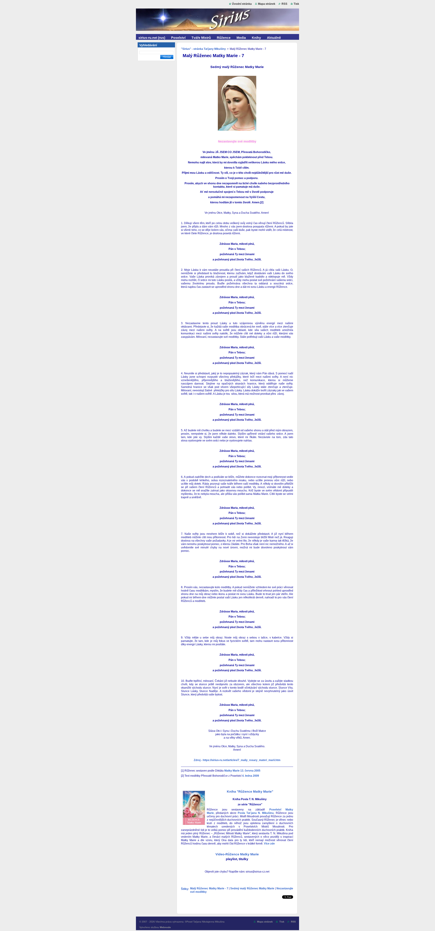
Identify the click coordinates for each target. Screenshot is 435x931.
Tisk (296, 3)
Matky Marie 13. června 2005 (242, 770)
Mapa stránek (266, 3)
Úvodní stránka (242, 3)
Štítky (184, 888)
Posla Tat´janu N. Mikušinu (256, 813)
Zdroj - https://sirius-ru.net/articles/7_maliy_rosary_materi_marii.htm (237, 760)
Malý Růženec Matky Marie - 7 (209, 888)
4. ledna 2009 (250, 775)
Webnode (165, 927)
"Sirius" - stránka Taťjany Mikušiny (203, 48)
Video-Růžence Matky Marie (237, 854)
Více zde (269, 843)
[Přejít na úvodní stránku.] (217, 20)
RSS (284, 3)
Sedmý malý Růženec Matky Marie (252, 888)
